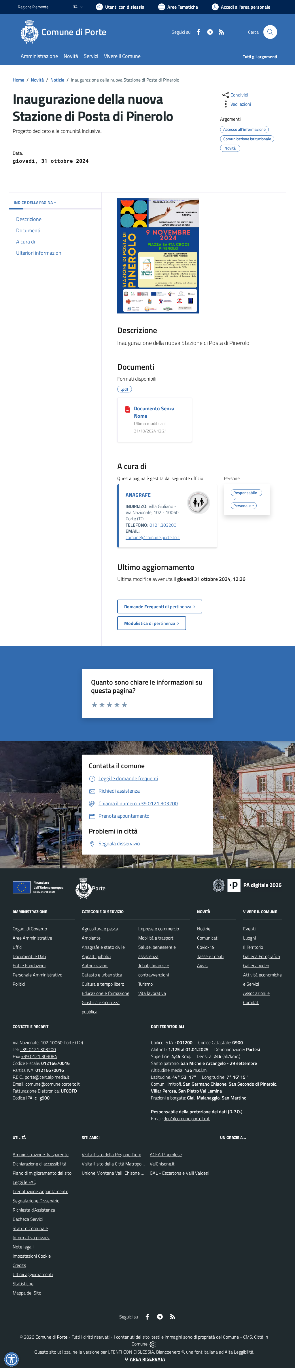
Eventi (249, 928)
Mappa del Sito (27, 1292)
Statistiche (23, 1283)
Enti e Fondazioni (29, 965)
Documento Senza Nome (154, 412)
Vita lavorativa (152, 993)
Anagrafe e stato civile (103, 947)
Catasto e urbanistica (102, 974)
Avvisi (202, 965)
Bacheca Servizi (28, 1219)
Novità (37, 79)
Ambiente (91, 937)
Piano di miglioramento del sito (42, 1172)
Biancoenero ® (170, 1351)
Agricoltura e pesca (100, 928)
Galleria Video (256, 965)
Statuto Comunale (30, 1228)
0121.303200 (163, 524)
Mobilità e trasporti (156, 937)
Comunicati (207, 937)
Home (18, 79)
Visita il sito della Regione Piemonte (116, 1154)
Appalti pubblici (96, 956)
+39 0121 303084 (39, 1056)
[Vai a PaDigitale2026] (247, 885)
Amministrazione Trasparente (41, 1154)
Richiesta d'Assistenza (34, 1209)
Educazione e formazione (105, 993)
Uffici (17, 947)
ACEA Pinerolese (166, 1154)
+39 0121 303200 (38, 1049)
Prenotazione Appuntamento (40, 1191)
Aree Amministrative (32, 937)
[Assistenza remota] (153, 1343)
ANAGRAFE (138, 495)
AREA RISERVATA (147, 1359)
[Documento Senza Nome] (127, 409)
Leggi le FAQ (25, 1182)
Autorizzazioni (95, 965)
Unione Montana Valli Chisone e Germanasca (125, 1172)
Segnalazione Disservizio (36, 1200)
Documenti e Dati (29, 956)
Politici (19, 983)
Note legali (23, 1246)
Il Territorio (253, 947)
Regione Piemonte (33, 7)
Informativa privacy (31, 1237)
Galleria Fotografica (261, 956)
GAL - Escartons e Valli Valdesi (179, 1172)
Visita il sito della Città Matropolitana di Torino (125, 1163)
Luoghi (249, 937)
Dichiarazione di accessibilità (39, 1163)
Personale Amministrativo (37, 974)
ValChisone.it (162, 1163)
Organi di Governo (30, 928)
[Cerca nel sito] (270, 32)
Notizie (57, 79)
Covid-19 (206, 947)
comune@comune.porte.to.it (153, 537)
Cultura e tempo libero (103, 983)
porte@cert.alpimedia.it (47, 1077)
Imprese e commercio (158, 928)
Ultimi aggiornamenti (33, 1274)
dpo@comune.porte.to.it (187, 1118)
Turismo (145, 983)
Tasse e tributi (210, 956)
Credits (19, 1265)
